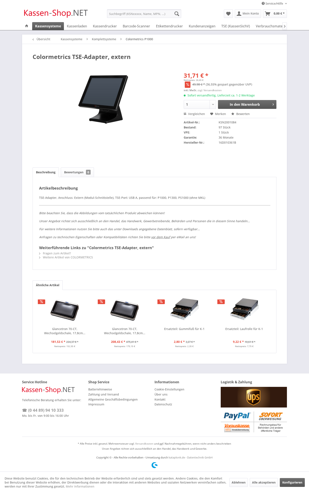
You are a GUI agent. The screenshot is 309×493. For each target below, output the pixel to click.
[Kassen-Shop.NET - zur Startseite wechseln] (56, 14)
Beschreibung (45, 172)
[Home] (26, 26)
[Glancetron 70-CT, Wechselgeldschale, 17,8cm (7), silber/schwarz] (65, 310)
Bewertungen (76, 172)
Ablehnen (239, 482)
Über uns (161, 394)
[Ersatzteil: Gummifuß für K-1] (184, 310)
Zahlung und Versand (103, 394)
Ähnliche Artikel (47, 285)
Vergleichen (196, 114)
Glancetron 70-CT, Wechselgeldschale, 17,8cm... (64, 331)
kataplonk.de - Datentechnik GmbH (191, 457)
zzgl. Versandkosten (210, 90)
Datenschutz (163, 404)
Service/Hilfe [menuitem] (274, 3)
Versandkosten (144, 443)
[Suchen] (176, 13)
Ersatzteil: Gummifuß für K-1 (184, 329)
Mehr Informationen (80, 486)
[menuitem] (144, 13)
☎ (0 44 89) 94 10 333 (43, 410)
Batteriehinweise (100, 389)
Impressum (96, 404)
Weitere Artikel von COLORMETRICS (67, 257)
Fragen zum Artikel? (56, 253)
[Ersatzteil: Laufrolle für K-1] (244, 310)
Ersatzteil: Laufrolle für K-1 (244, 329)
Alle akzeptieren (264, 482)
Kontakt (159, 399)
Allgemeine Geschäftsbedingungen (113, 399)
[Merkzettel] (228, 13)
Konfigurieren (292, 482)
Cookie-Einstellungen (169, 389)
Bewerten (242, 114)
